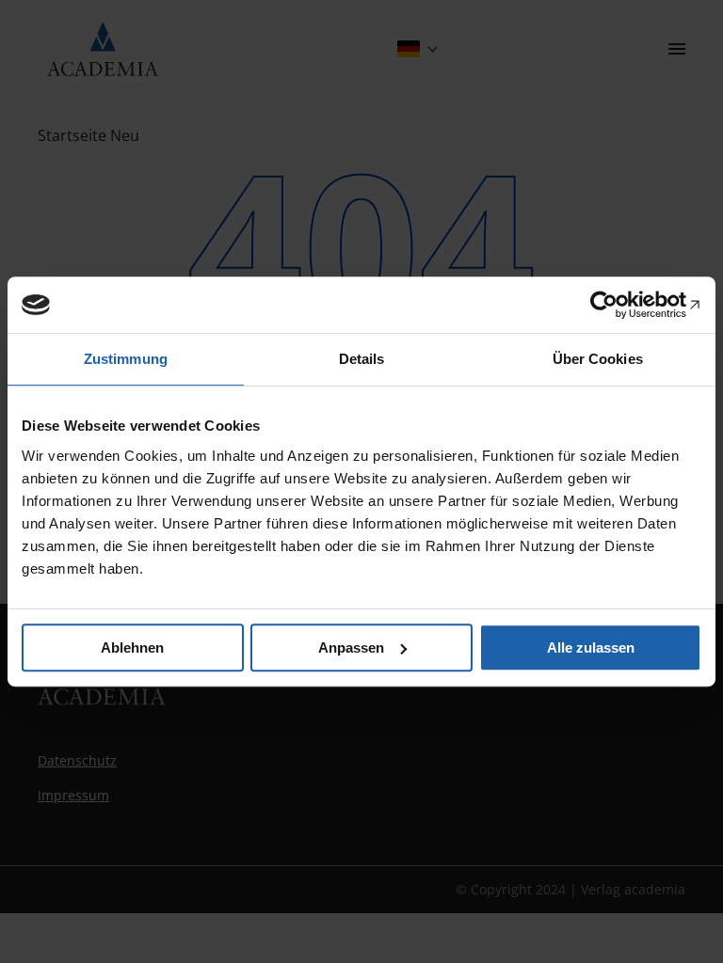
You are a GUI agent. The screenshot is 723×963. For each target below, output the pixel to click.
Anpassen (351, 647)
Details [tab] (362, 359)
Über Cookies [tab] (598, 359)
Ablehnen (132, 647)
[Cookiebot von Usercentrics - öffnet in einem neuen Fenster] (619, 305)
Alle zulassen (591, 647)
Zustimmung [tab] (126, 359)
